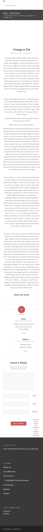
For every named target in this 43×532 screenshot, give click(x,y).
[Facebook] (34, 529)
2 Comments (26, 53)
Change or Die (21, 49)
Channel (6, 489)
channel (21, 15)
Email (34, 405)
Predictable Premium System (17, 480)
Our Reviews (8, 485)
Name (34, 397)
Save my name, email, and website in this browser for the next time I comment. (35, 429)
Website (35, 411)
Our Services (8, 476)
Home (15, 15)
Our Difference (9, 471)
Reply (23, 333)
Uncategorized (30, 15)
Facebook (6, 511)
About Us (7, 467)
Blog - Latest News (11, 13)
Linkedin (6, 514)
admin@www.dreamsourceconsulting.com (23, 449)
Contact (6, 493)
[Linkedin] (38, 529)
